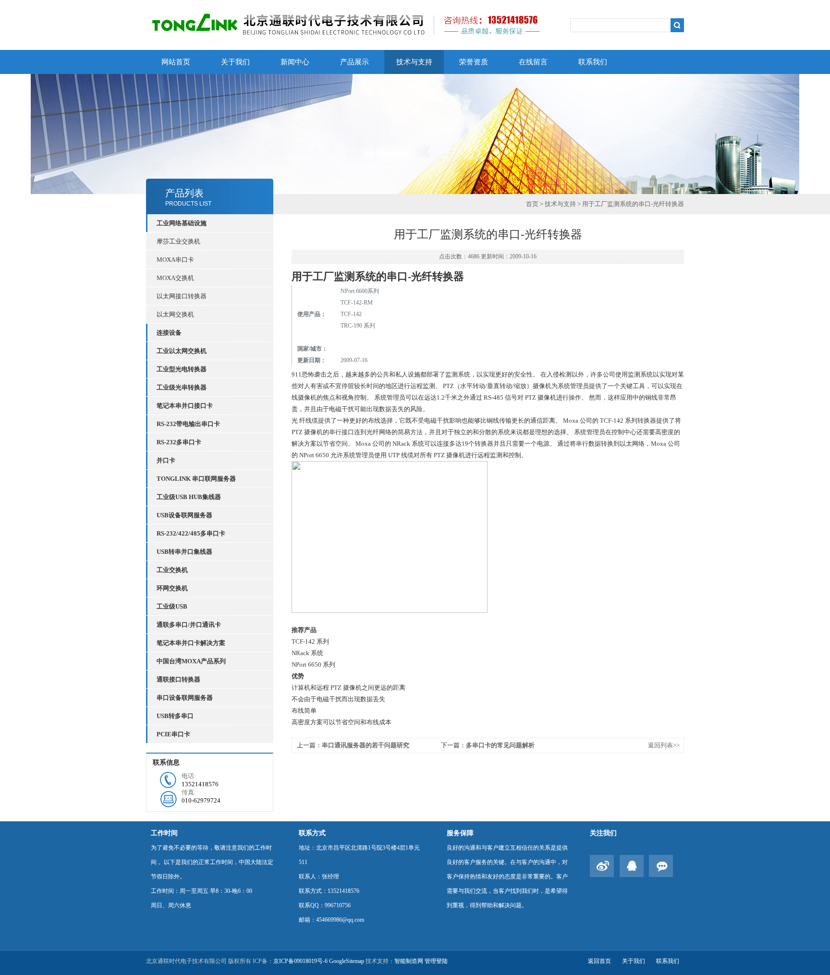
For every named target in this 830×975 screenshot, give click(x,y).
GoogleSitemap (346, 961)
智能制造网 (408, 961)
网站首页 (175, 62)
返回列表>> (664, 745)
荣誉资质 (473, 62)
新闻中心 (295, 62)
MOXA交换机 (175, 277)
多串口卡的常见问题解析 (500, 745)
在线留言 (533, 62)
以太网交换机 (175, 314)
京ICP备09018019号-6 (300, 961)
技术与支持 (414, 62)
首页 (532, 203)
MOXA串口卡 (175, 259)
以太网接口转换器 (182, 296)
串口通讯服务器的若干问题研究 (365, 745)
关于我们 (235, 62)
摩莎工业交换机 (178, 241)
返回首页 (599, 961)
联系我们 (592, 62)
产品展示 (354, 62)
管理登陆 (436, 961)
